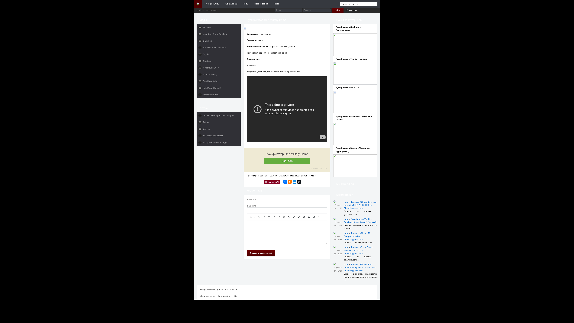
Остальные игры (211, 94)
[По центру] (274, 217)
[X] (299, 182)
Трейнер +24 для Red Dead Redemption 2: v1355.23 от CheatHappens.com (359, 267)
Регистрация (351, 10)
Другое (206, 129)
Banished (207, 41)
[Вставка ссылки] (289, 217)
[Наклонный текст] (255, 217)
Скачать (287, 161)
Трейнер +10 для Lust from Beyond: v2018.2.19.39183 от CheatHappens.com (360, 205)
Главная (207, 27)
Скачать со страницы (289, 176)
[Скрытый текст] (304, 217)
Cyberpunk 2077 (211, 68)
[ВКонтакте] (285, 182)
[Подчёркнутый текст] (259, 217)
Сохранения (231, 4)
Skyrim (206, 54)
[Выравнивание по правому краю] (279, 217)
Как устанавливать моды (215, 142)
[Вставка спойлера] (319, 217)
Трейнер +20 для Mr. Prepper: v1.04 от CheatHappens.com (357, 236)
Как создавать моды (213, 135)
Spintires (207, 61)
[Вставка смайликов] (284, 217)
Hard (346, 202)
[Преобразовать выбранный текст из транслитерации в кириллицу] (314, 217)
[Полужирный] (250, 217)
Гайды (206, 122)
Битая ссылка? (308, 176)
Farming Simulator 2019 (214, 47)
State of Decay (210, 74)
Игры (276, 4)
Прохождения (261, 4)
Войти (337, 10)
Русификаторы (212, 4)
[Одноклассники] (290, 182)
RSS (235, 296)
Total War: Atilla (210, 81)
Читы (246, 4)
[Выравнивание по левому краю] (269, 217)
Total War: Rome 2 (212, 88)
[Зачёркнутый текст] (264, 217)
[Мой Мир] (294, 182)
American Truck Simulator (215, 34)
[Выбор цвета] (299, 217)
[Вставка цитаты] (309, 217)
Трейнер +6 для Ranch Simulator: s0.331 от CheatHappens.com (358, 250)
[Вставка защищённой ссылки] (294, 217)
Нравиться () (272, 182)
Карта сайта (224, 296)
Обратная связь (207, 296)
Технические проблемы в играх (218, 115)
